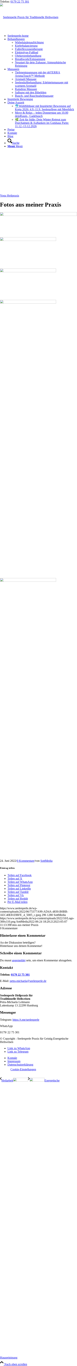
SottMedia (46, 860)
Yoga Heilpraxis (9, 195)
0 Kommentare (25, 860)
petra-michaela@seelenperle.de (28, 980)
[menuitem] (42, 35)
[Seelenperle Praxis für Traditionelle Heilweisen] (29, 17)
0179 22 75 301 (19, 1)
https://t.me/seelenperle (26, 1019)
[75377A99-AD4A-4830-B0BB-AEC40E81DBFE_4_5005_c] (38, 214)
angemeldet (18, 960)
